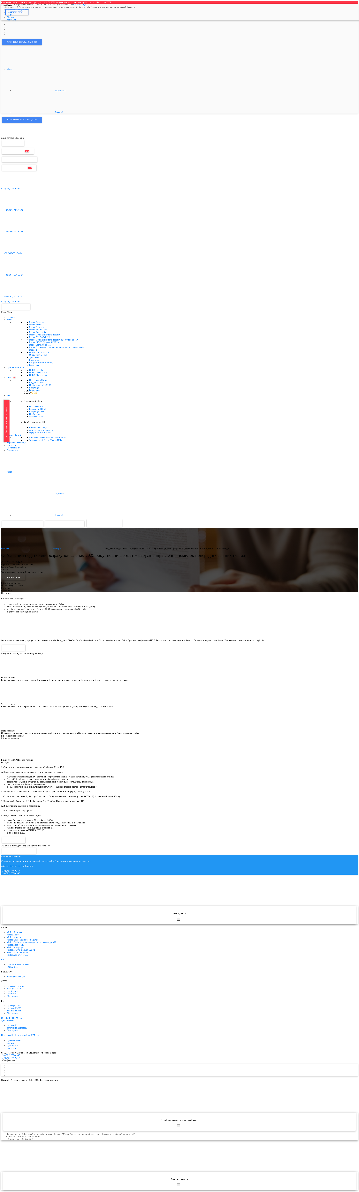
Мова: (10, 69)
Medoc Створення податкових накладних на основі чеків (56, 347)
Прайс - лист (40, 385)
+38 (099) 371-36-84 (13, 253)
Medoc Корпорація (38, 329)
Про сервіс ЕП (36, 406)
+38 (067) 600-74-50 (13, 296)
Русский (58, 112)
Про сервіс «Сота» (38, 380)
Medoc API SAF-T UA (39, 337)
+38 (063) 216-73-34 (13, 210)
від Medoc (112, 523)
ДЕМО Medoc (7, 1020)
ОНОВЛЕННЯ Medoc (11, 1018)
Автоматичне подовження (41, 430)
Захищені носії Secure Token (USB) (45, 440)
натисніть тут (79, 4)
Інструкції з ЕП (36, 411)
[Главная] (7, 135)
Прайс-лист (39, 352)
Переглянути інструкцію (19, 851)
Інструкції (34, 360)
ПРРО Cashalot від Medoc (19, 964)
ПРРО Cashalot (36, 370)
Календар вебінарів (16, 976)
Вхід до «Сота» (36, 382)
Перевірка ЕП (13, 143)
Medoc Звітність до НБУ (40, 345)
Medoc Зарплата (36, 327)
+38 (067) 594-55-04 (13, 275)
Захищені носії (36, 416)
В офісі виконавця (38, 427)
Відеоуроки (34, 365)
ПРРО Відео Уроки (38, 375)
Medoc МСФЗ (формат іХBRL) (44, 342)
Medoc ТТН (34, 350)
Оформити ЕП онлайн (40, 432)
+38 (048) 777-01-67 (10, 301)
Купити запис (14, 577)
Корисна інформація (16, 442)
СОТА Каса (12, 967)
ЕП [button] (8, 395)
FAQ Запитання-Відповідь (41, 362)
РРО (3, 959)
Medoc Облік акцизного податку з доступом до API (53, 340)
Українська (59, 90)
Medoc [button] (10, 319)
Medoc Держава (36, 322)
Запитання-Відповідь (17, 1028)
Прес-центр (12, 450)
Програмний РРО (15, 367)
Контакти (11, 445)
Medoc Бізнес (35, 324)
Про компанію (13, 447)
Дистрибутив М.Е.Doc (19, 168)
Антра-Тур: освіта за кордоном (22, 42)
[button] (7, 312)
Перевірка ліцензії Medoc (27, 1035)
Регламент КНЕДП (38, 409)
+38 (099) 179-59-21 (13, 231)
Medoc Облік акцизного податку (44, 335)
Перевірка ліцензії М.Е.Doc (19, 159)
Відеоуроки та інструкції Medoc (22, 524)
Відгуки (10, 1043)
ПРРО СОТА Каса (38, 372)
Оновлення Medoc (18, 151)
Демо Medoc (35, 357)
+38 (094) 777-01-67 (10, 188)
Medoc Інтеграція (37, 332)
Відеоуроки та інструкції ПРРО (65, 524)
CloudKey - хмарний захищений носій (47, 437)
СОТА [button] (11, 377)
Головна (11, 317)
